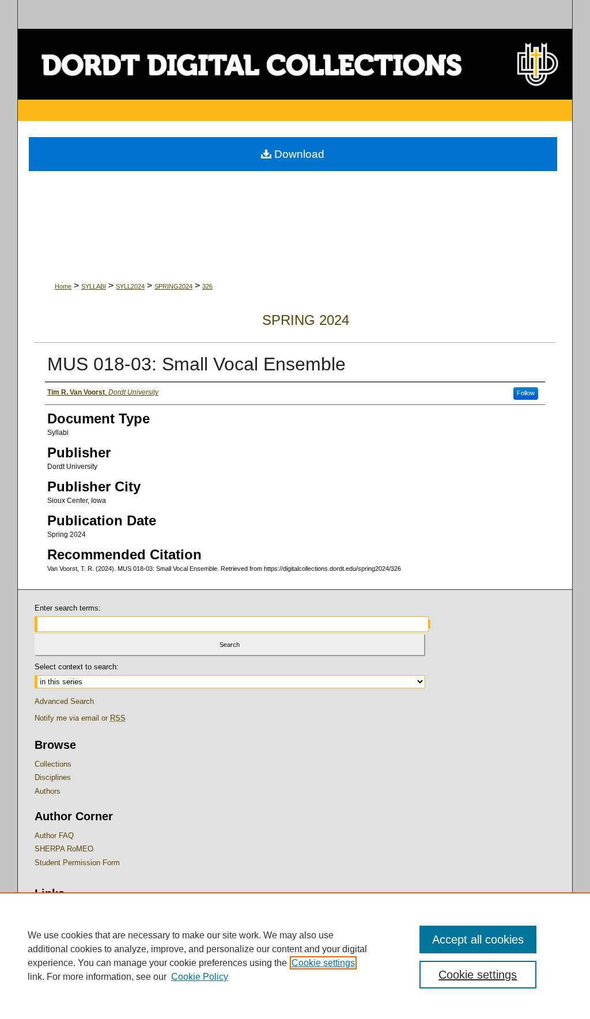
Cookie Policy (199, 977)
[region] (295, 955)
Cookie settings (323, 963)
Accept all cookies (478, 939)
